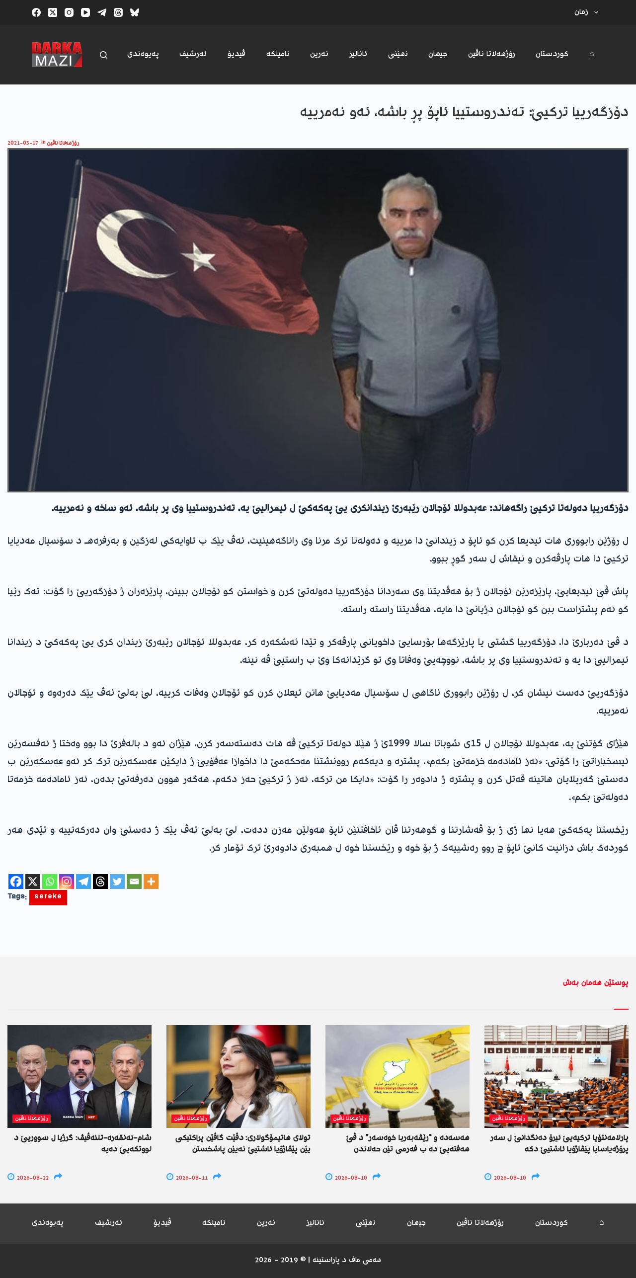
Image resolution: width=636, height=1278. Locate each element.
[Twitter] (117, 881)
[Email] (134, 881)
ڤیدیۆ (236, 54)
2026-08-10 (350, 1178)
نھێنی (398, 54)
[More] (151, 881)
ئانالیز (358, 54)
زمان (581, 12)
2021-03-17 (22, 143)
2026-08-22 (32, 1178)
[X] (32, 881)
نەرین (319, 54)
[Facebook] (36, 12)
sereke (48, 897)
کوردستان (552, 54)
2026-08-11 (191, 1178)
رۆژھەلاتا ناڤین (491, 54)
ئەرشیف (193, 54)
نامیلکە (278, 54)
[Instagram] (69, 12)
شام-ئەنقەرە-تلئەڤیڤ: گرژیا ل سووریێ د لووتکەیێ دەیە (83, 1143)
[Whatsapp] (49, 881)
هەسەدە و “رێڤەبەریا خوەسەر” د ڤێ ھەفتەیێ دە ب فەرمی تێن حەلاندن (408, 1143)
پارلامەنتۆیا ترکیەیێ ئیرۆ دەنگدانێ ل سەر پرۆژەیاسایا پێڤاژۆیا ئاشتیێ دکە (559, 1143)
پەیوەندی (143, 54)
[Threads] (118, 12)
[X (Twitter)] (52, 12)
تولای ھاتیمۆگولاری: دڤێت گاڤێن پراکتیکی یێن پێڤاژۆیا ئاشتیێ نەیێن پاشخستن (243, 1143)
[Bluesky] (134, 12)
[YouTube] (85, 12)
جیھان (437, 54)
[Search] (103, 55)
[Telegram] (101, 12)
